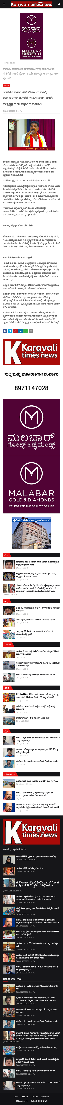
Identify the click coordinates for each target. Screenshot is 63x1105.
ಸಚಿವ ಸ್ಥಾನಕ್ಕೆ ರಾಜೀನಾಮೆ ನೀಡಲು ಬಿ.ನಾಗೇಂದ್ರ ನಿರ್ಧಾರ (35, 619)
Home (5, 63)
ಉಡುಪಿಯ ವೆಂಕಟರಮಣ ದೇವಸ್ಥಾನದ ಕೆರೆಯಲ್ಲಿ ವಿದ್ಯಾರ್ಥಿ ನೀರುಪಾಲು (36, 1011)
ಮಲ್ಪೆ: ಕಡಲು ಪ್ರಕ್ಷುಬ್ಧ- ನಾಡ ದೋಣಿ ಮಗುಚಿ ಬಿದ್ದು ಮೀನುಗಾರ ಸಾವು (37, 909)
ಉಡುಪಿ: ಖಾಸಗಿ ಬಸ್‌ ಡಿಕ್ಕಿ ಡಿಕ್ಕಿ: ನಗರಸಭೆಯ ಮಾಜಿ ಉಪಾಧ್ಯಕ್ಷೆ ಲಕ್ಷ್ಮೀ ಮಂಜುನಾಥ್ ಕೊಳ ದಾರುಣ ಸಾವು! (37, 956)
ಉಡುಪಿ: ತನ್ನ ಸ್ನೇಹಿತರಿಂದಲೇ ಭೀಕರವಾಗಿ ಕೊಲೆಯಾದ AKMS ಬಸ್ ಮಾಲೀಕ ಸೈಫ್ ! (37, 933)
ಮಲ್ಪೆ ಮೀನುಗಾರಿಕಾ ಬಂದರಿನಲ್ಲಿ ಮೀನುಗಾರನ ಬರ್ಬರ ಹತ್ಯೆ (36, 1047)
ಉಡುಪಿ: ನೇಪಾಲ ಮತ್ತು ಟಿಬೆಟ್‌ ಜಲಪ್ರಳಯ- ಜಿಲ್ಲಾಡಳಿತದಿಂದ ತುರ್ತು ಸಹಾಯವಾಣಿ (37, 652)
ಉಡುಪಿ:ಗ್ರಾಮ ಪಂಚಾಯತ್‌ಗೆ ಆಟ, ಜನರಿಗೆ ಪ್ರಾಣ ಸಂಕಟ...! (37, 780)
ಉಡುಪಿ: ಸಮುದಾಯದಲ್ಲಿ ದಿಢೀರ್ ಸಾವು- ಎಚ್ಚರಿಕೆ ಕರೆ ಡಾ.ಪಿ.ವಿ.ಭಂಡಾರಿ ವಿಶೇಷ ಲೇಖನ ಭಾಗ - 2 (34, 794)
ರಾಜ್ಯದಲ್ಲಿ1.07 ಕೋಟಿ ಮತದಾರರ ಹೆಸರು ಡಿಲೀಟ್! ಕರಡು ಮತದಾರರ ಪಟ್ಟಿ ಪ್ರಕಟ (36, 633)
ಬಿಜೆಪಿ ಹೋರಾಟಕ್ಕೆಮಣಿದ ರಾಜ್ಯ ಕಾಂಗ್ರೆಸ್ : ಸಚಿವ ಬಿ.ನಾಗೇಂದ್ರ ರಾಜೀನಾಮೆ (38, 609)
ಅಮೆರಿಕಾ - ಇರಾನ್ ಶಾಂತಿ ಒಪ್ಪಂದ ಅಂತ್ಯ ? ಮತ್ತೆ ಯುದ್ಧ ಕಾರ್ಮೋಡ (35, 707)
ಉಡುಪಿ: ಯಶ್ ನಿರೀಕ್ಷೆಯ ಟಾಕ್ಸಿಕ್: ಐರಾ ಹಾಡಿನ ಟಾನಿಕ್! (35, 674)
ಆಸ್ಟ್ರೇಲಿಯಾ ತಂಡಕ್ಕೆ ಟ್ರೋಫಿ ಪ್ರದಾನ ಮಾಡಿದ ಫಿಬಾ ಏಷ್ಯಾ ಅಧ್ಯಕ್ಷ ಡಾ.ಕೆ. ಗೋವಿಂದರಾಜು (36, 575)
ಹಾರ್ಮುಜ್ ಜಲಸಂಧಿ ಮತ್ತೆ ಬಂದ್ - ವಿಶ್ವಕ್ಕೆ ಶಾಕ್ (32, 717)
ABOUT (17, 1096)
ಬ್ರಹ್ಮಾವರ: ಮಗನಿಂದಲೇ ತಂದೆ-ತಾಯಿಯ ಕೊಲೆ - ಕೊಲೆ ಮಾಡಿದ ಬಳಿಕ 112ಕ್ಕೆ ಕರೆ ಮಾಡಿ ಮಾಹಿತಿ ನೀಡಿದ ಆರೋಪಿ (36, 999)
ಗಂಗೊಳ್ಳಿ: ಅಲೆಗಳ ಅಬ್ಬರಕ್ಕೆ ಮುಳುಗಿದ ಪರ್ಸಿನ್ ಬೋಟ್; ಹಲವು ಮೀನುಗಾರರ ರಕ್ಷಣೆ (38, 664)
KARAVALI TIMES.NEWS (39, 1101)
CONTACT (25, 1096)
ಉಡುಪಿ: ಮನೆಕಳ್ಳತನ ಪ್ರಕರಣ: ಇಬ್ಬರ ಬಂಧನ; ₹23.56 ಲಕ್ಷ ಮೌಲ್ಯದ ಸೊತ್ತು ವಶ (37, 751)
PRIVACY (35, 1096)
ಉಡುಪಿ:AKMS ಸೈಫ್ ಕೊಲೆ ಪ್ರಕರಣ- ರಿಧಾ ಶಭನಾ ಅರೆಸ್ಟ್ (36, 856)
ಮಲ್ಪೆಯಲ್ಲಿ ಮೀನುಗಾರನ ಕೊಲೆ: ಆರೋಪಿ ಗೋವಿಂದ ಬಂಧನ (37, 760)
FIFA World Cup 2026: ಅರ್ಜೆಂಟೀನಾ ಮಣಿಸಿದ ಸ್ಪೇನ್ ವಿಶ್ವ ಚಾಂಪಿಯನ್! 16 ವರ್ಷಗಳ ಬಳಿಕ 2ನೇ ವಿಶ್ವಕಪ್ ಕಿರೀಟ (37, 696)
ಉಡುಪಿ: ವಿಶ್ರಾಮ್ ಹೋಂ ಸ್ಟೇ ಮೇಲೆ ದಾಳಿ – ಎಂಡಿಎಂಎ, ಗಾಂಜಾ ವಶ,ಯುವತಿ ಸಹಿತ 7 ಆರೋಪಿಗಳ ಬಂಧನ (36, 898)
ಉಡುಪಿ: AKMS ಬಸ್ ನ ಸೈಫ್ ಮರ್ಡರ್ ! (30, 868)
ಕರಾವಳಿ (12, 63)
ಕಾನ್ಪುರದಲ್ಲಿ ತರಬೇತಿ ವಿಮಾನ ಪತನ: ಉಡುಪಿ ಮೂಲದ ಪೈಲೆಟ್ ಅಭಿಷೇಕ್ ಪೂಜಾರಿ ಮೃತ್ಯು (37, 563)
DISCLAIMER (45, 1096)
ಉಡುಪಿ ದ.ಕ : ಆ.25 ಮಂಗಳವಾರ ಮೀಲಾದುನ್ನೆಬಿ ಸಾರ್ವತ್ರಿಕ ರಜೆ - (37, 944)
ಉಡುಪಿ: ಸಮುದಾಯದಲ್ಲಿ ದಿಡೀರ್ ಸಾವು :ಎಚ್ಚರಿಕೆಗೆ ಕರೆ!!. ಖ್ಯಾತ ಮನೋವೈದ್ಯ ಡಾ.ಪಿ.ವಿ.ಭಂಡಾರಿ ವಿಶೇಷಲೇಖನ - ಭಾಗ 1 (37, 806)
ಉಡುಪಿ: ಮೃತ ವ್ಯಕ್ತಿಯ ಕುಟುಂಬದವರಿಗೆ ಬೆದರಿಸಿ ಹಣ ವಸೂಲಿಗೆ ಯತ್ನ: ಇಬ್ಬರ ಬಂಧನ (38, 739)
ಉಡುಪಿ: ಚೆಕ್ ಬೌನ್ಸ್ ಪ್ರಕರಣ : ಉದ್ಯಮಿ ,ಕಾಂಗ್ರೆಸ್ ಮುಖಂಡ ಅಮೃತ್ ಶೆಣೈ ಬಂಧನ (37, 968)
